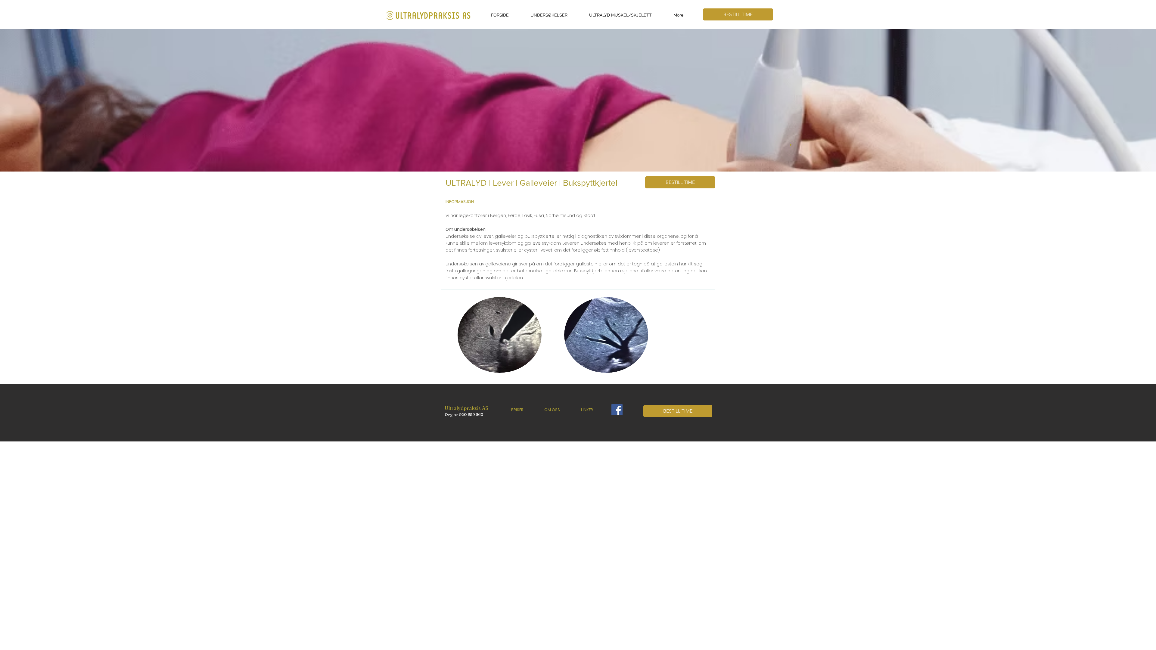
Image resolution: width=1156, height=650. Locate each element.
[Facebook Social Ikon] (617, 409)
